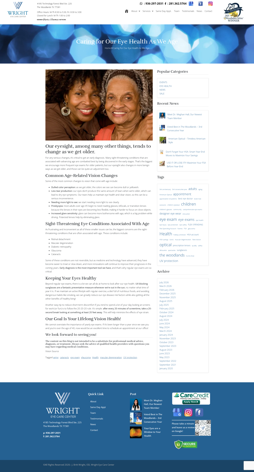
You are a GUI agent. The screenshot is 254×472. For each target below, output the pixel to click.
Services (147, 11)
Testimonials (188, 11)
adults (192, 189)
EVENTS (163, 82)
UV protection (130, 357)
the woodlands (172, 255)
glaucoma (86, 357)
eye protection (173, 225)
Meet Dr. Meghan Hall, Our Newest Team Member (184, 116)
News (199, 11)
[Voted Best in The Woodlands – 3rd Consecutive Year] (162, 129)
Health (95, 357)
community (177, 209)
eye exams (186, 219)
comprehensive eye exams (192, 209)
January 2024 (166, 334)
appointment (182, 194)
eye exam (75, 357)
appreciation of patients (168, 199)
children (188, 204)
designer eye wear (170, 213)
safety (200, 246)
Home (108, 48)
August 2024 (165, 315)
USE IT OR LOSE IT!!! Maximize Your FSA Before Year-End (186, 164)
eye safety (183, 225)
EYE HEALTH (165, 86)
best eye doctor (185, 198)
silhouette (163, 250)
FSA (185, 229)
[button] (135, 11)
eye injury (162, 225)
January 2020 (166, 368)
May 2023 (164, 357)
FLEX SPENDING (195, 224)
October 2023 (166, 342)
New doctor (196, 240)
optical (165, 244)
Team (176, 11)
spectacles (172, 250)
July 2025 (164, 304)
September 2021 (167, 364)
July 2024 (164, 319)
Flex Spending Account (167, 229)
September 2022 (167, 360)
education (186, 214)
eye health (199, 220)
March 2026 (165, 286)
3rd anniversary (165, 189)
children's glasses (165, 209)
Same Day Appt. (164, 11)
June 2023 (164, 353)
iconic (172, 240)
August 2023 (165, 349)
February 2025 (166, 308)
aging (56, 357)
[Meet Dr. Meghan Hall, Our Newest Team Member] (162, 117)
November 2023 (167, 338)
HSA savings (163, 240)
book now (197, 199)
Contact (208, 11)
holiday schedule (179, 235)
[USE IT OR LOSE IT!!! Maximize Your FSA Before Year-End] (162, 165)
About (134, 11)
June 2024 (164, 323)
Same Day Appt (98, 407)
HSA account (193, 234)
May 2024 (164, 327)
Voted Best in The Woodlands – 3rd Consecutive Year (184, 128)
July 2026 (164, 282)
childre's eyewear (173, 205)
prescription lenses (181, 245)
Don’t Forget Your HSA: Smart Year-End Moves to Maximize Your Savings (185, 153)
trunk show (190, 256)
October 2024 (166, 312)
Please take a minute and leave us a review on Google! (183, 427)
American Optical (165, 195)
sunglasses (182, 250)
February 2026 (166, 289)
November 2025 (167, 297)
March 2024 (165, 330)
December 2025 (167, 293)
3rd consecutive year (179, 189)
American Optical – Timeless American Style (186, 140)
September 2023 (167, 345)
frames (180, 229)
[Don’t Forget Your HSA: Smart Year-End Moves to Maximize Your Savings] (161, 153)
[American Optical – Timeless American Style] (162, 141)
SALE (161, 93)
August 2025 (165, 300)
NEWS (162, 89)
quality (194, 246)
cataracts (64, 357)
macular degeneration (111, 357)
